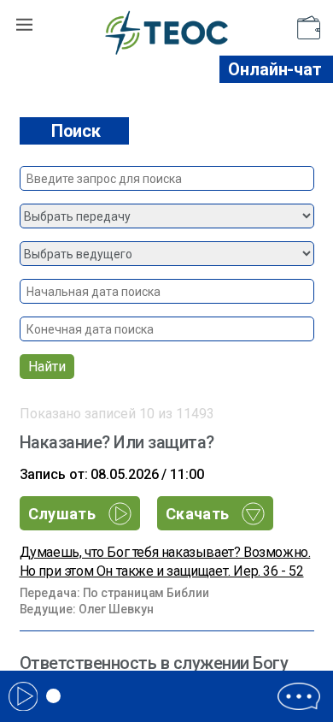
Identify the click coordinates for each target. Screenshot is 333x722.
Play (23, 696)
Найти (47, 366)
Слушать (64, 514)
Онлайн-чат (275, 69)
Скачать (199, 514)
